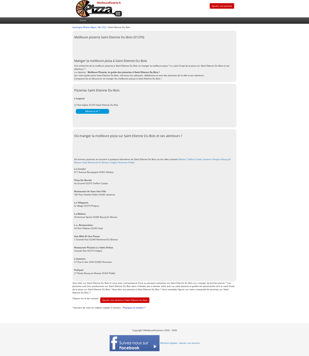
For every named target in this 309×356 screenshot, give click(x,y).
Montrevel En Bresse (98, 162)
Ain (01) (102, 27)
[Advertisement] (132, 48)
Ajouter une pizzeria (222, 6)
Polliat (131, 162)
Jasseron (207, 159)
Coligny (113, 162)
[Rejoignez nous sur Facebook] (134, 343)
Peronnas (123, 162)
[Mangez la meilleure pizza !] (98, 8)
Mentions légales (168, 343)
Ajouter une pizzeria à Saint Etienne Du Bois (124, 300)
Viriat (84, 162)
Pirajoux (216, 159)
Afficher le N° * (92, 111)
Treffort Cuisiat (194, 159)
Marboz (182, 159)
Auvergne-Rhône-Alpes (84, 27)
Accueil (83, 20)
